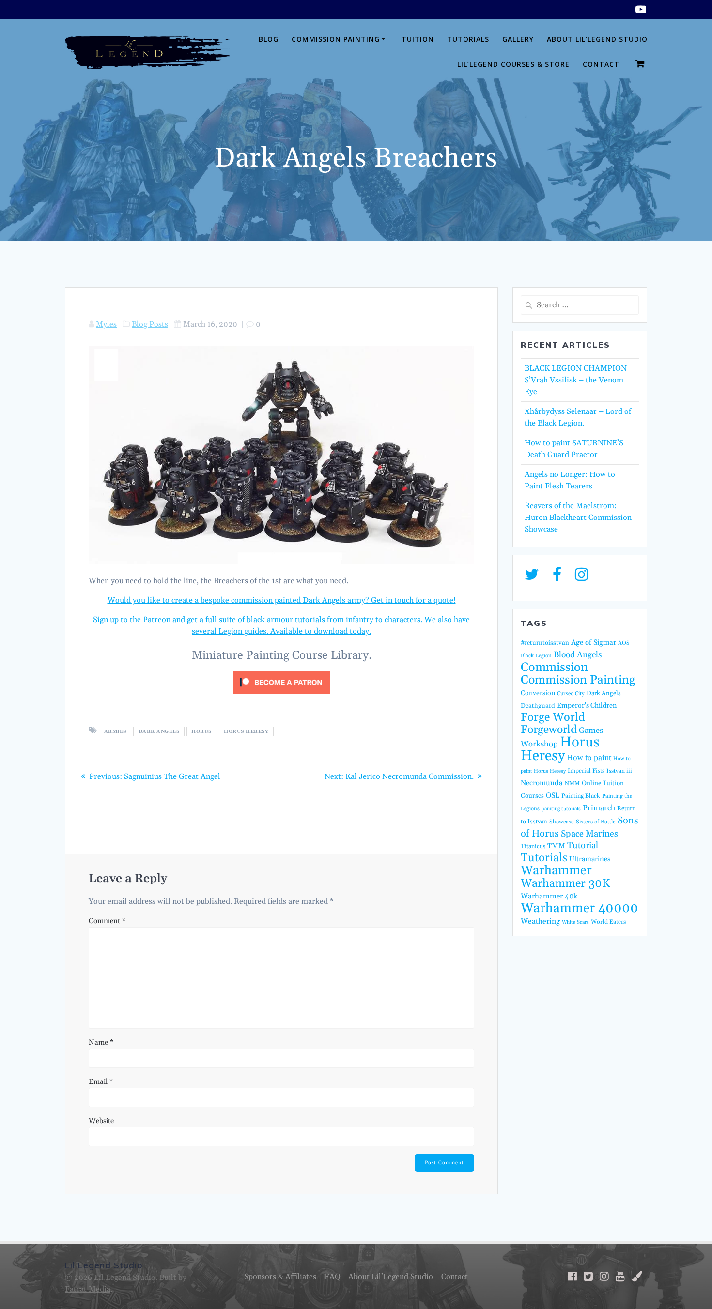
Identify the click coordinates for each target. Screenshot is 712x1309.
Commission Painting (336, 39)
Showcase (561, 821)
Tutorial (582, 845)
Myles (106, 324)
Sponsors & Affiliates (280, 1276)
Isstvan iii (619, 771)
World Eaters (608, 922)
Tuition (418, 39)
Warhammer (556, 871)
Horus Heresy (246, 731)
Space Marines (589, 833)
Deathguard (538, 706)
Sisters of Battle (596, 821)
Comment (107, 921)
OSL (552, 795)
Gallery (518, 39)
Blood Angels (578, 655)
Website (101, 1121)
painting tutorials (561, 809)
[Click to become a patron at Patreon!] (281, 696)
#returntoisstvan (545, 643)
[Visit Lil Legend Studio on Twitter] (532, 577)
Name (101, 1042)
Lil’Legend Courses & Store (513, 64)
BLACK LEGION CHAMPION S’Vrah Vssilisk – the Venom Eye (576, 380)
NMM (572, 783)
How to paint (589, 757)
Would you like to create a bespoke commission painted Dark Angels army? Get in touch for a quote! (282, 600)
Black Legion (536, 656)
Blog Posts (150, 324)
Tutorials (468, 39)
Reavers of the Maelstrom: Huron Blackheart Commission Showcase (578, 517)
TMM (556, 846)
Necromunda (542, 783)
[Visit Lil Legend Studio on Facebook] (557, 577)
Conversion (538, 693)
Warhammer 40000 (579, 908)
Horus (201, 731)
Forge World (553, 717)
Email (101, 1081)
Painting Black (580, 796)
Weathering (540, 921)
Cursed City (571, 693)
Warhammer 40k (549, 896)
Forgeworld (549, 730)
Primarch (599, 808)
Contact (601, 64)
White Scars (575, 922)
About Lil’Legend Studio (597, 39)
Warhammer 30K (565, 883)
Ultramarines (589, 859)
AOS (624, 643)
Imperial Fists (586, 771)
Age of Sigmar (593, 642)
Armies (115, 731)
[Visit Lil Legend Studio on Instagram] (581, 577)
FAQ (333, 1276)
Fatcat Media (87, 1289)
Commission (554, 667)
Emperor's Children (587, 705)
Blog (269, 39)
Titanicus (533, 846)
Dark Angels (159, 731)
